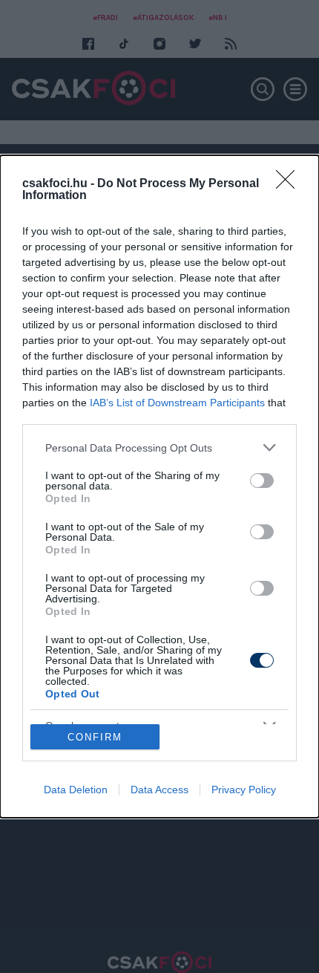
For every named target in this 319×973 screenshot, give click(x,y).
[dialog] (159, 486)
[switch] (262, 480)
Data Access (159, 789)
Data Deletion (76, 789)
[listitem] (159, 447)
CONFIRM (95, 737)
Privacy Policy (243, 789)
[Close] (290, 184)
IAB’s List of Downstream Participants (177, 403)
